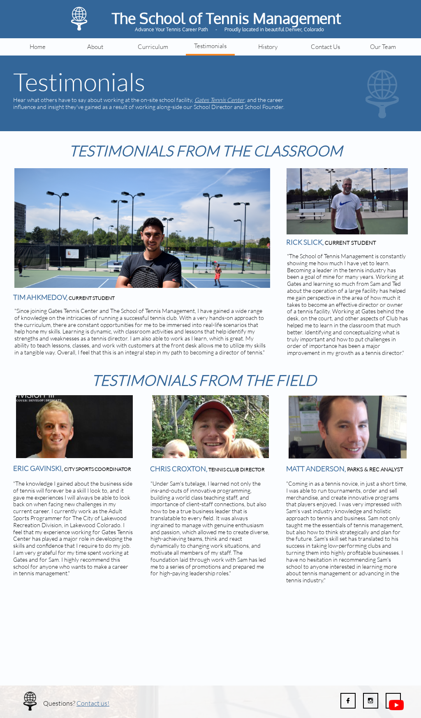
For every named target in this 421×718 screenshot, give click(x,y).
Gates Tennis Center (219, 99)
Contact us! (92, 703)
